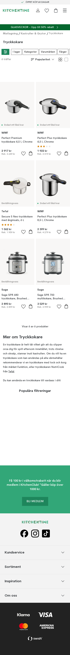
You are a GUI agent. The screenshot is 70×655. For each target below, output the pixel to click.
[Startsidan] (16, 10)
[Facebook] (24, 534)
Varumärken (48, 52)
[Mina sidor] (37, 10)
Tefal (11, 371)
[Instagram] (35, 534)
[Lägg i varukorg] (30, 153)
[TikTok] (46, 534)
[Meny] (64, 10)
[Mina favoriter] (46, 10)
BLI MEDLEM (35, 501)
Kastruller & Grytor (33, 33)
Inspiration (13, 581)
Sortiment (13, 567)
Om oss (11, 595)
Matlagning (10, 33)
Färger (63, 52)
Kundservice (14, 552)
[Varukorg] (55, 10)
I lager (16, 52)
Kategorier (30, 52)
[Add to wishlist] (24, 153)
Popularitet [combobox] (42, 59)
